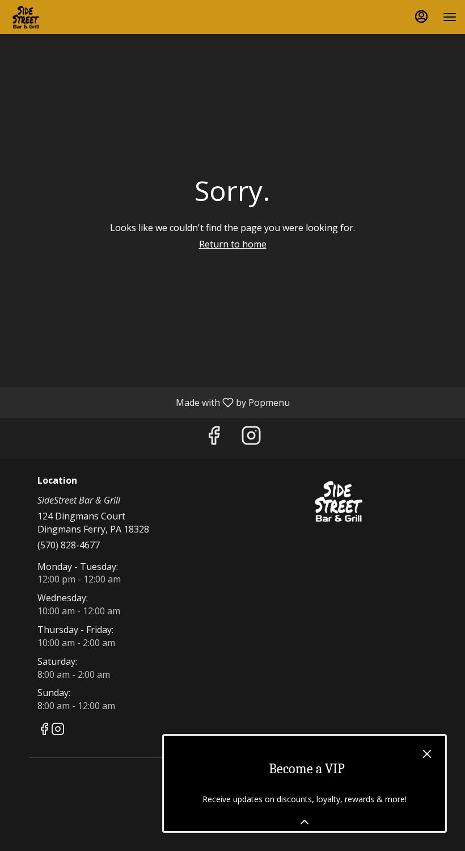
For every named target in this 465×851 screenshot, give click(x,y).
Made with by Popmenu (149, 402)
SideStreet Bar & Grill (338, 501)
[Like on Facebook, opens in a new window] (214, 438)
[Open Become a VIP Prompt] (304, 822)
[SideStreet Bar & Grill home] (60, 17)
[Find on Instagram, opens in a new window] (251, 438)
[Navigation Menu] (449, 17)
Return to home (233, 244)
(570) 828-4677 (68, 545)
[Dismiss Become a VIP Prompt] (427, 754)
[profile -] (421, 16)
